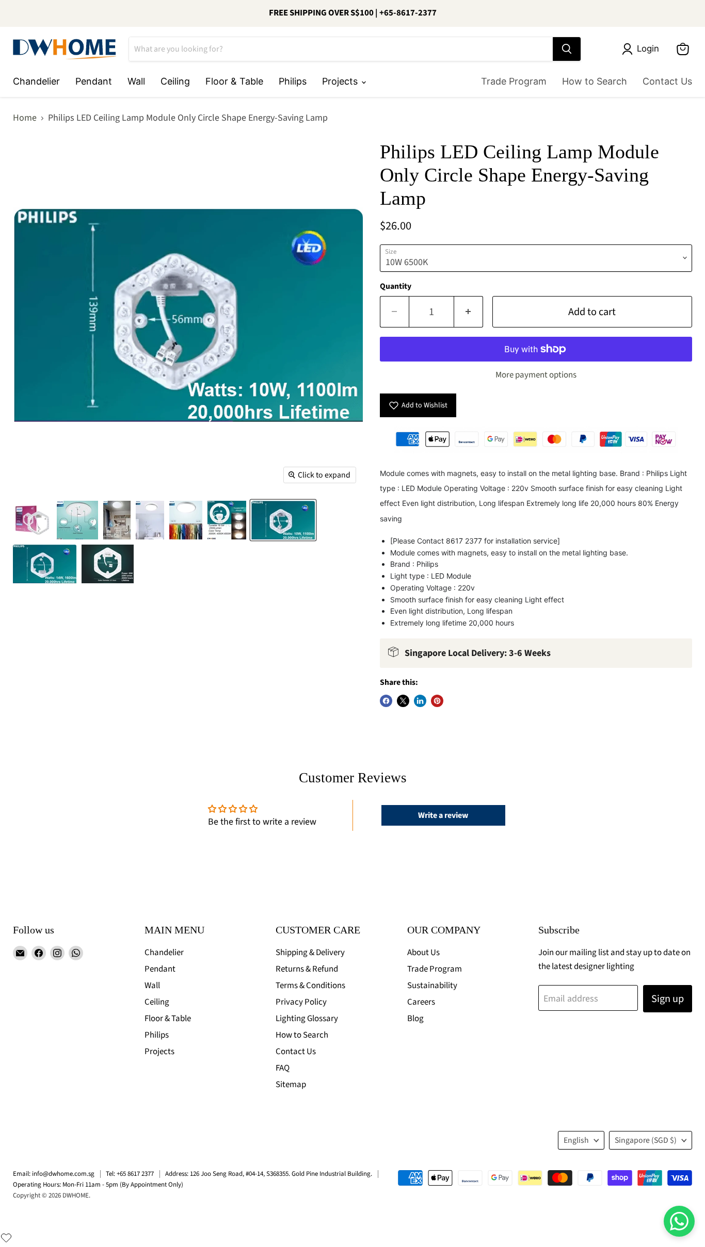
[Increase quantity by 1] (468, 311)
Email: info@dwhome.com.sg (53, 1173)
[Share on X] (403, 701)
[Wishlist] (6, 1238)
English (576, 1140)
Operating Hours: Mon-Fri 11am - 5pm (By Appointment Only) (98, 1184)
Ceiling (175, 81)
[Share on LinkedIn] (420, 701)
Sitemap (291, 1084)
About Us (423, 952)
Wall (136, 81)
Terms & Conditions (310, 985)
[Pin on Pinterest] (437, 701)
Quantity (395, 286)
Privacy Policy (301, 1002)
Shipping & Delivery (310, 952)
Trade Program (514, 81)
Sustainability (432, 985)
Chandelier (36, 81)
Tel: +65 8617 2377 (130, 1173)
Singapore (646, 1140)
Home (25, 118)
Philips (293, 81)
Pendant (93, 81)
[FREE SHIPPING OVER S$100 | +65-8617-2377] (352, 13)
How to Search (594, 81)
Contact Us (667, 81)
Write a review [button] (443, 815)
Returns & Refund (307, 969)
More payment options (535, 375)
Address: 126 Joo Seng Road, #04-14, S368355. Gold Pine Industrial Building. (268, 1173)
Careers (421, 1002)
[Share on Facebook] (386, 701)
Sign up (667, 998)
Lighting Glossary (307, 1018)
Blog (415, 1018)
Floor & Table (234, 81)
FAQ (283, 1068)
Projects (341, 81)
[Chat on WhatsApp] (679, 1221)
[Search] (567, 49)
